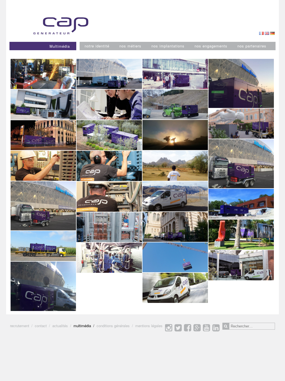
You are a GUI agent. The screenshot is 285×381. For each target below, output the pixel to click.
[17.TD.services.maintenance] (109, 197)
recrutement (19, 325)
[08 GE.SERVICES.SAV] (175, 288)
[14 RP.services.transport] (241, 265)
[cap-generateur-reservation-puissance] (175, 104)
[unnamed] (175, 135)
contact (41, 325)
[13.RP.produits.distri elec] (175, 74)
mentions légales (149, 325)
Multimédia (60, 46)
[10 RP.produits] (109, 135)
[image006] (43, 205)
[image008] (241, 83)
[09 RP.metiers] (109, 74)
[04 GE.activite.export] (175, 166)
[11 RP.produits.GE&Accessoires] (43, 246)
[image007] (241, 163)
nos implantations (168, 46)
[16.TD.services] (109, 227)
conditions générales (113, 325)
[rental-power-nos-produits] (175, 227)
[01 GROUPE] (241, 235)
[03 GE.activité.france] (109, 258)
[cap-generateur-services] (175, 196)
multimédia (82, 325)
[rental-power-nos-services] (241, 123)
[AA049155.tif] (109, 105)
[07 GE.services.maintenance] (109, 166)
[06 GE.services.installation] (43, 74)
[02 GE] (241, 204)
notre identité (97, 46)
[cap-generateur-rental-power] (43, 135)
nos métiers (130, 46)
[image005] (43, 286)
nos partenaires (251, 46)
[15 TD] (43, 166)
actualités (60, 325)
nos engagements (211, 46)
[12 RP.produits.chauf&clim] (43, 105)
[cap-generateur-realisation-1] (175, 257)
